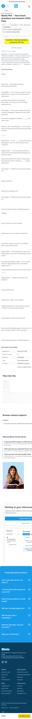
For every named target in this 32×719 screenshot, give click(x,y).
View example (17, 48)
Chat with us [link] (20, 677)
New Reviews (20, 691)
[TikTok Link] (6, 662)
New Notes (19, 688)
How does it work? (5, 672)
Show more (27, 64)
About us (3, 677)
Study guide (20, 679)
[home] (16, 6)
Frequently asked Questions (23, 674)
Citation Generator (5, 679)
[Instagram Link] (2, 662)
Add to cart (25, 716)
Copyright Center (5, 686)
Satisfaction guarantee (22, 672)
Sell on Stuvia (4, 674)
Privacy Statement (14, 707)
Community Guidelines (6, 691)
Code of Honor (4, 688)
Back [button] (7, 10)
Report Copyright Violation (25, 367)
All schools (19, 686)
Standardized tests (21, 693)
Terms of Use (4, 707)
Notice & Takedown (6, 693)
